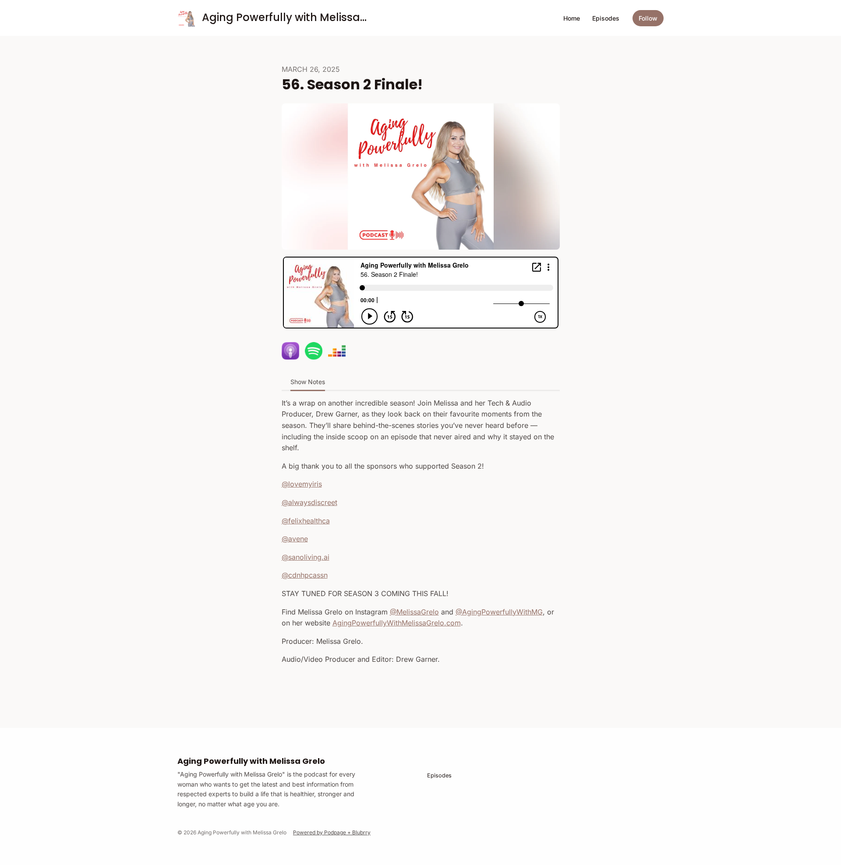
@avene (295, 538)
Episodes (605, 18)
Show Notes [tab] (307, 381)
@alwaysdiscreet (309, 502)
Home (571, 18)
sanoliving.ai (308, 557)
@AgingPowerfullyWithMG (499, 611)
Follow (648, 18)
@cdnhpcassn (305, 575)
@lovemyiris (302, 484)
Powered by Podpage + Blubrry (332, 832)
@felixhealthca (306, 520)
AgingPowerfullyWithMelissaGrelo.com (396, 622)
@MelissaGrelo (414, 611)
